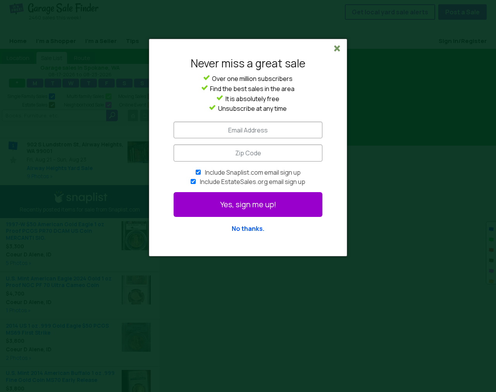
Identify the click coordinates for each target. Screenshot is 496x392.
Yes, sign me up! (248, 204)
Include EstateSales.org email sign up (252, 181)
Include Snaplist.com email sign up (253, 172)
